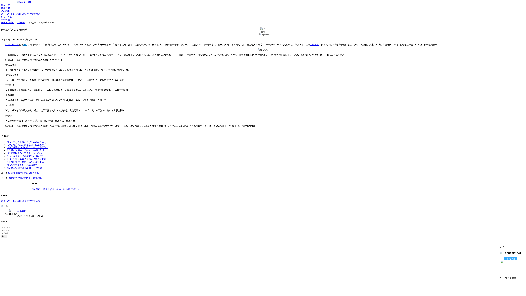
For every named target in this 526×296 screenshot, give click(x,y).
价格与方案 (6, 17)
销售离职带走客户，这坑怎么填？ (23, 165)
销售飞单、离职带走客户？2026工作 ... (25, 142)
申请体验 (5, 19)
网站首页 (5, 5)
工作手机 (314, 44)
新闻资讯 (66, 189)
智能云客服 (15, 14)
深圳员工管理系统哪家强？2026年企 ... (25, 167)
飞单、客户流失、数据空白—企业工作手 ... (27, 144)
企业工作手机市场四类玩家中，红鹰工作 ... (27, 147)
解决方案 (5, 8)
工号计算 (75, 189)
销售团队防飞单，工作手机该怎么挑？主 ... (27, 153)
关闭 (502, 246)
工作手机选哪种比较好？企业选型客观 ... (26, 150)
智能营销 (35, 14)
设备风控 (26, 14)
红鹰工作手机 (7, 22)
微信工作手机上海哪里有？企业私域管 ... (26, 156)
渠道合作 (21, 211)
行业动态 (21, 22)
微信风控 (5, 14)
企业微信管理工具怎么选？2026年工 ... (25, 162)
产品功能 (5, 11)
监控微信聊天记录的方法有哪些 (23, 173)
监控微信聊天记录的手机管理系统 (25, 178)
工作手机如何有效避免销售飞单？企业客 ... (27, 159)
